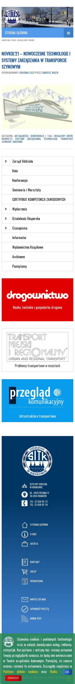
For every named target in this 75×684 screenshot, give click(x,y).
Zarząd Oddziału (22, 161)
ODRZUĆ (13, 678)
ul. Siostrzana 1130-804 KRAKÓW (39, 494)
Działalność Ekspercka (26, 218)
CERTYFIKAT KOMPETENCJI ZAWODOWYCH (38, 199)
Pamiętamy (19, 266)
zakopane (17, 141)
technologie (51, 138)
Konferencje (37, 136)
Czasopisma (19, 228)
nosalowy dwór (63, 136)
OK (67, 672)
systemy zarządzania (27, 138)
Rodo (53, 671)
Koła (15, 170)
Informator (19, 237)
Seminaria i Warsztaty (26, 189)
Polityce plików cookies (20, 671)
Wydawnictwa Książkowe (27, 247)
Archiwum (18, 256)
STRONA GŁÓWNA (16, 32)
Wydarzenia (19, 208)
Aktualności (22, 136)
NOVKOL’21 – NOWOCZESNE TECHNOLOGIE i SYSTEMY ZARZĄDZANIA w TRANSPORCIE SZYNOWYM (36, 60)
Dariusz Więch (50, 72)
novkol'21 (7, 138)
